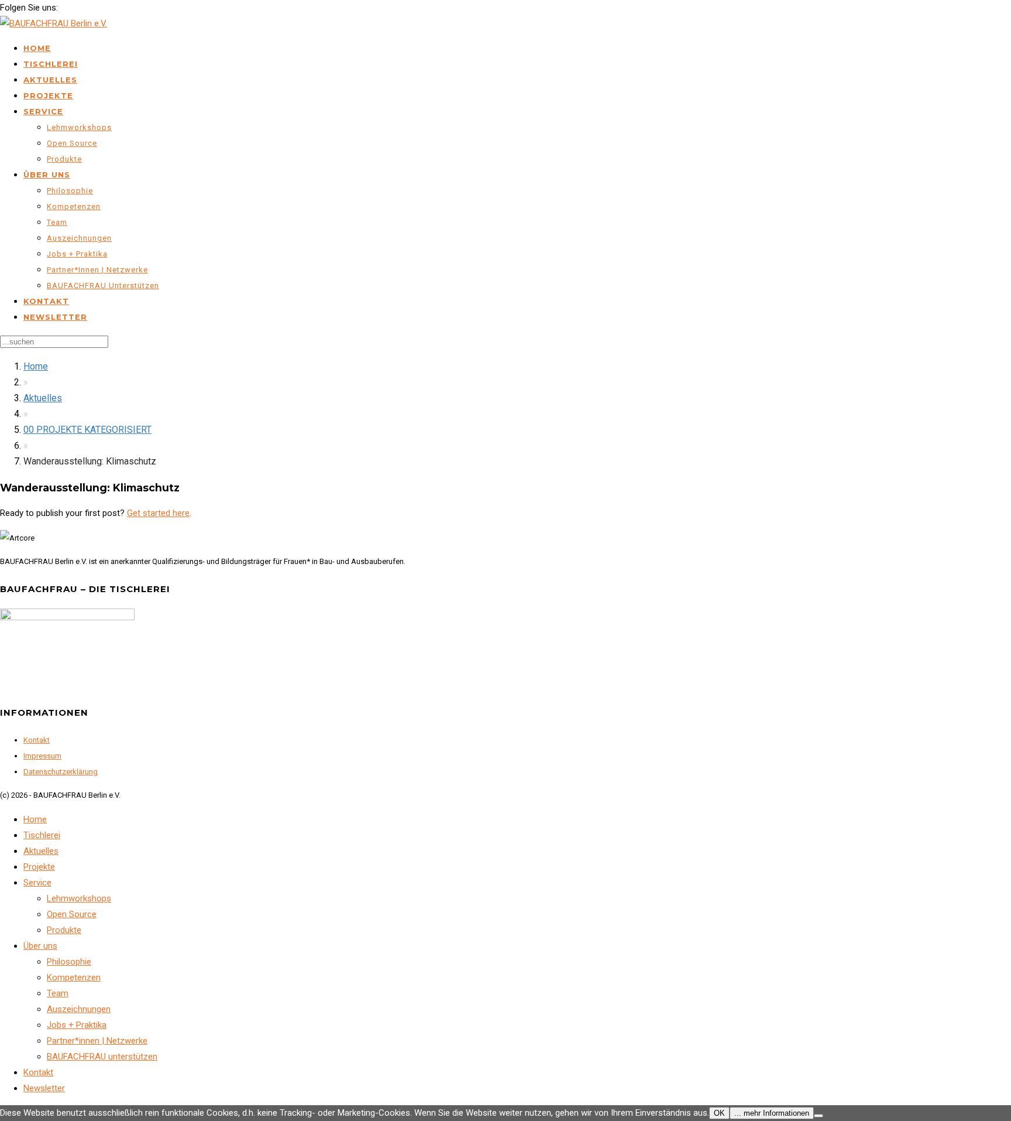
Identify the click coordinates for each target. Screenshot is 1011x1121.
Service (43, 111)
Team (57, 222)
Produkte (64, 159)
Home (37, 48)
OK (719, 1113)
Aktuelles (50, 79)
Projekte (48, 95)
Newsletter (55, 317)
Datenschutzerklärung (60, 771)
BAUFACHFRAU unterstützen (103, 285)
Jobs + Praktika (77, 254)
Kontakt (46, 301)
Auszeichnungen (79, 238)
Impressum (42, 755)
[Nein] (818, 1115)
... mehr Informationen (771, 1113)
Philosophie (70, 190)
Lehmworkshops (79, 127)
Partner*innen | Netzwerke (97, 269)
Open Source (72, 143)
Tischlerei (50, 64)
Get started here (158, 513)
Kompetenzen (74, 206)
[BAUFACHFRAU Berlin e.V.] (53, 23)
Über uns (46, 174)
